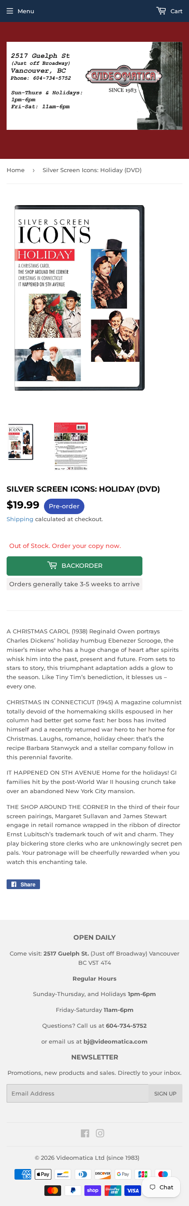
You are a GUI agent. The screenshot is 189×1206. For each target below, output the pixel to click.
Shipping (20, 518)
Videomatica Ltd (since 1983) (97, 1157)
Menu (26, 11)
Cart (175, 11)
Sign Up (165, 1093)
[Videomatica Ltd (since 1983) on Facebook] (85, 1134)
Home (16, 169)
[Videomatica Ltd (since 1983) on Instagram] (100, 1134)
